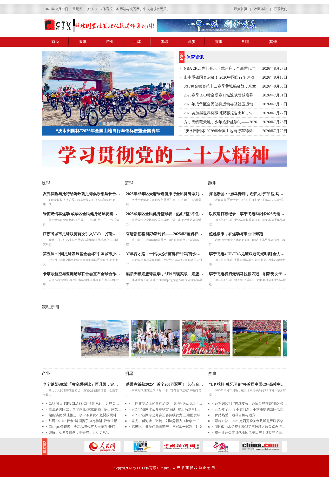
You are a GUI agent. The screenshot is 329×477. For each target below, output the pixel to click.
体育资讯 (195, 57)
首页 (55, 42)
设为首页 (240, 9)
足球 (137, 42)
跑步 (191, 42)
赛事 (219, 42)
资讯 (82, 42)
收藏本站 (260, 9)
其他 (273, 42)
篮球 (164, 42)
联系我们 (280, 9)
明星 (246, 42)
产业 (110, 42)
